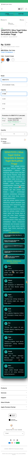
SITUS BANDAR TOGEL (8, 85)
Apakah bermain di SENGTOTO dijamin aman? (14, 246)
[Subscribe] (22, 433)
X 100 (3, 104)
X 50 (3, 108)
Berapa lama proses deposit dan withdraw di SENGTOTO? (14, 241)
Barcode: (10, 36)
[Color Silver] (13, 59)
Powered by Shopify (18, 448)
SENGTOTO (5, 79)
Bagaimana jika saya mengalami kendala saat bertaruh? (14, 257)
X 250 (3, 99)
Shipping (8, 46)
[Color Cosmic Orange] (2, 60)
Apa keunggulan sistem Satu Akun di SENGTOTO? (14, 236)
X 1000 (4, 94)
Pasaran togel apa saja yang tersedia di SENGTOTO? (14, 252)
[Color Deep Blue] (8, 59)
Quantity (3, 130)
